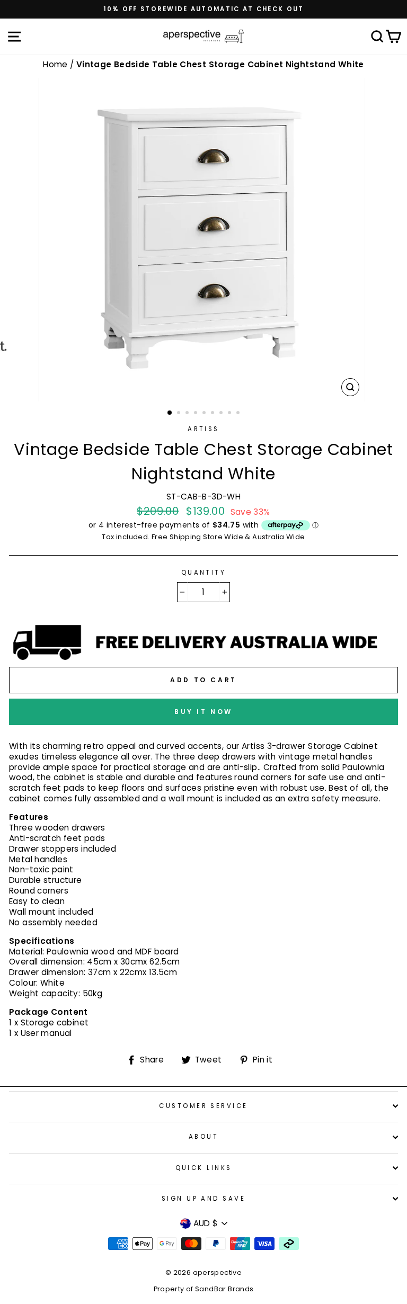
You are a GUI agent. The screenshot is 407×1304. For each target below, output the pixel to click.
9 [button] (239, 413)
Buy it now (203, 711)
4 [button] (196, 413)
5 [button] (205, 413)
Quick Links (203, 1168)
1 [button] (170, 413)
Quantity (203, 573)
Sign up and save (203, 1198)
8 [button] (230, 413)
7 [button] (222, 413)
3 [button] (188, 413)
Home (56, 64)
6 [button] (213, 413)
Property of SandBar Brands (204, 1288)
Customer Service (203, 1106)
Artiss (203, 429)
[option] (203, 9)
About (203, 1136)
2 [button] (179, 413)
